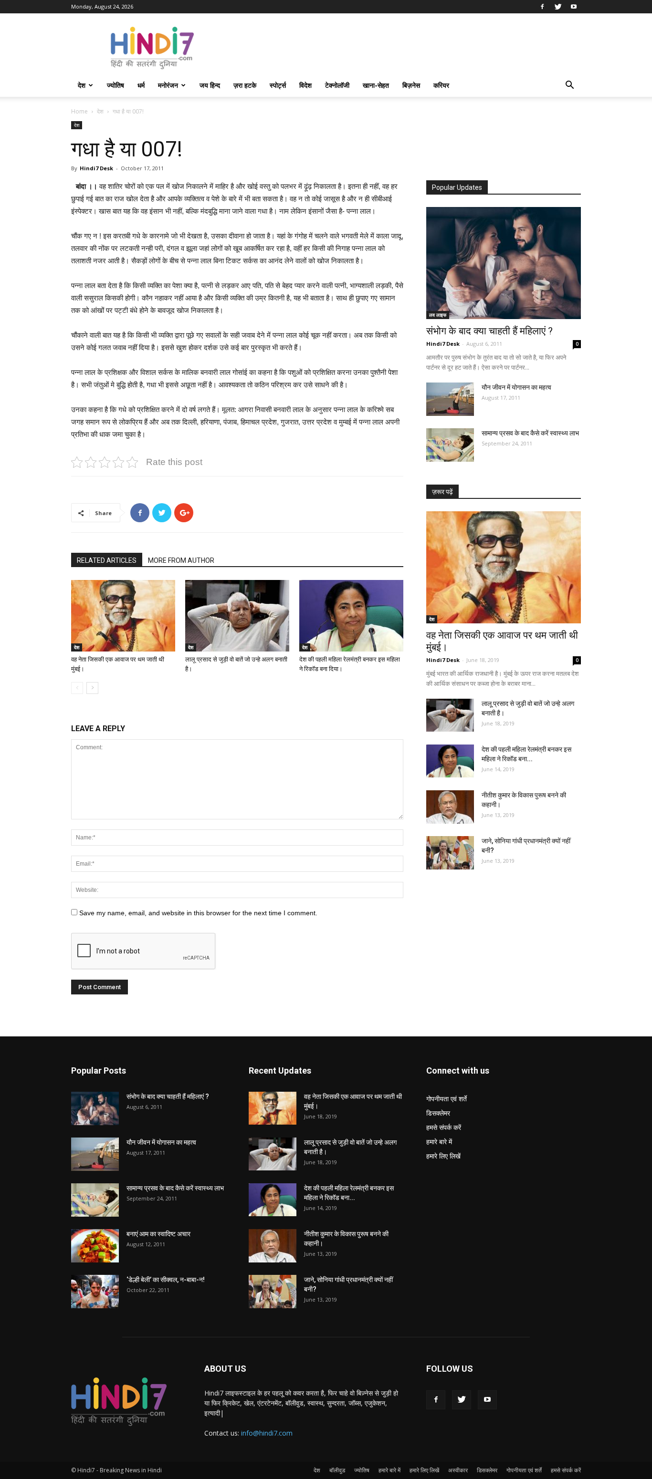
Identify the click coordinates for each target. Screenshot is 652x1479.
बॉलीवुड (337, 1470)
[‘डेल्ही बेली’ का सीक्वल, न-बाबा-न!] (95, 1291)
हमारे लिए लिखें (443, 1155)
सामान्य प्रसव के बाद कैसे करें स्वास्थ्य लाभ (530, 433)
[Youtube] (574, 6)
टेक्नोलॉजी (337, 85)
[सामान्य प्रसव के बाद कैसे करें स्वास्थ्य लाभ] (450, 445)
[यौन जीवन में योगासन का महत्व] (450, 399)
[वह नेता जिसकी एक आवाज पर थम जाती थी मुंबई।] (123, 616)
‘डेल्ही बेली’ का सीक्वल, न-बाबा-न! (165, 1279)
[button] (569, 86)
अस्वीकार (458, 1470)
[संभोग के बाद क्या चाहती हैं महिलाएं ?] (503, 263)
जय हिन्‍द (210, 85)
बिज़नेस (411, 85)
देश (81, 85)
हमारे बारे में (439, 1141)
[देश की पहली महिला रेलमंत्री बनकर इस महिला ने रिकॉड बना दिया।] (351, 616)
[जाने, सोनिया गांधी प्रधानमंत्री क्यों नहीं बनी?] (450, 852)
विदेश (305, 85)
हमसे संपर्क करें (443, 1127)
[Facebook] (542, 6)
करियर (441, 85)
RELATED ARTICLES (107, 560)
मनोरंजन (168, 85)
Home (79, 111)
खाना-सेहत (376, 85)
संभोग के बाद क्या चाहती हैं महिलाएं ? (489, 331)
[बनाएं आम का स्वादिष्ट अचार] (95, 1245)
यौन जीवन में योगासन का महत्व (516, 387)
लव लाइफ (437, 314)
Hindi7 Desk (96, 168)
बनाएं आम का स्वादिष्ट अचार (158, 1234)
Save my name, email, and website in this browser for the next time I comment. (198, 913)
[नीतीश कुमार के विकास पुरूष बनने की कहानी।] (450, 807)
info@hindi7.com (267, 1433)
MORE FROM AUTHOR (181, 560)
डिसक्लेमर (438, 1112)
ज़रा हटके (244, 85)
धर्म (141, 85)
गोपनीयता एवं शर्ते (446, 1098)
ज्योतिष (115, 85)
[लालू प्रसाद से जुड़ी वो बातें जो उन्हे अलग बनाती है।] (237, 616)
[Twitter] (558, 6)
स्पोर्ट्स (278, 85)
